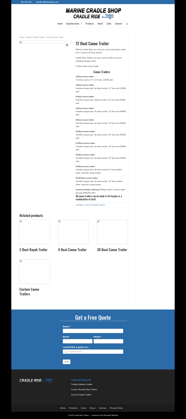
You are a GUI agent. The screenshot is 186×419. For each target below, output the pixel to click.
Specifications (72, 24)
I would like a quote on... (76, 347)
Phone (98, 336)
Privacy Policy (116, 408)
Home (60, 24)
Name (67, 326)
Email (66, 336)
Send (66, 361)
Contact (118, 24)
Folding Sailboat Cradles (81, 384)
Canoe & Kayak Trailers (35, 37)
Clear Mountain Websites (109, 415)
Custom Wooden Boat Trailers (84, 389)
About (100, 24)
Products (90, 24)
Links (109, 24)
